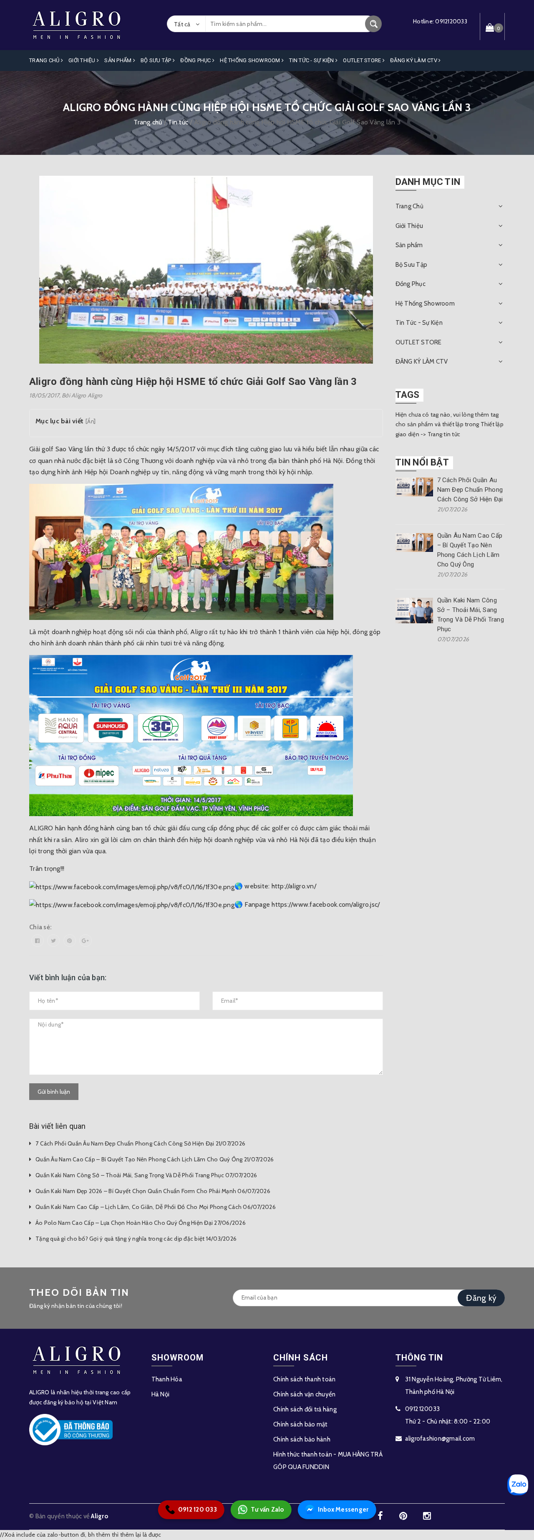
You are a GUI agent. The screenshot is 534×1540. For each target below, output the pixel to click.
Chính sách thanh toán (304, 1379)
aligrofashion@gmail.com (440, 1438)
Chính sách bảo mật (300, 1424)
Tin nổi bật (422, 462)
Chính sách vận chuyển (304, 1394)
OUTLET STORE (362, 60)
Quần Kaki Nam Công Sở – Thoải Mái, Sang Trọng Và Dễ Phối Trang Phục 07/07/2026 (146, 1175)
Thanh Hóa (166, 1379)
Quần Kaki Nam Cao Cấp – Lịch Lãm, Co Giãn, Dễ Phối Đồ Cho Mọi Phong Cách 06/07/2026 (155, 1207)
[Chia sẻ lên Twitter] (53, 940)
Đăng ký (481, 1298)
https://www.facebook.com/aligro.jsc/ (326, 904)
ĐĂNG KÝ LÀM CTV (414, 60)
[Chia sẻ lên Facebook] (37, 940)
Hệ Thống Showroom (251, 60)
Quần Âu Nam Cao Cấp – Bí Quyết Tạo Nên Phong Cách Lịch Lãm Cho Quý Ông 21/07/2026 (154, 1159)
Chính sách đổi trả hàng (305, 1409)
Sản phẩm (118, 60)
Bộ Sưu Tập (157, 60)
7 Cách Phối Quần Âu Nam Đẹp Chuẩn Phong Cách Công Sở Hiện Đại (470, 489)
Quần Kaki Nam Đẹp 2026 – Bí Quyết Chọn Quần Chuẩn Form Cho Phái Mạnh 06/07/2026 (152, 1191)
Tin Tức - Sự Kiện (312, 60)
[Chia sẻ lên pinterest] (69, 940)
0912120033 (451, 21)
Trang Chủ (45, 60)
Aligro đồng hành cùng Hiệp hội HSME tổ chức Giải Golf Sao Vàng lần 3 (193, 381)
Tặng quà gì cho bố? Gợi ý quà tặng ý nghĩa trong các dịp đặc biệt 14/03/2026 (136, 1238)
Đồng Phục (196, 60)
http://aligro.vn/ (294, 886)
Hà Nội (160, 1394)
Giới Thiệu (82, 60)
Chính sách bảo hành (301, 1439)
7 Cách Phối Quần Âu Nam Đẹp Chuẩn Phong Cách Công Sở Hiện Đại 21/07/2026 (140, 1143)
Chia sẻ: (40, 927)
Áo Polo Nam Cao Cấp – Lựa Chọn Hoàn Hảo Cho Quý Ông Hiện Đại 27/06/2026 (140, 1222)
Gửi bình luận (54, 1091)
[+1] (85, 940)
